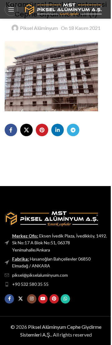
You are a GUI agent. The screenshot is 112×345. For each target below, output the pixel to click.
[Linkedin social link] (57, 130)
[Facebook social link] (11, 130)
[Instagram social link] (31, 299)
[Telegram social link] (73, 130)
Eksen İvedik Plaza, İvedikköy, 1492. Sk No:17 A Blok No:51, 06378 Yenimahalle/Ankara (59, 242)
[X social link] (26, 130)
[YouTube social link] (43, 299)
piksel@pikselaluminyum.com (40, 275)
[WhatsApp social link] (65, 299)
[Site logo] (63, 9)
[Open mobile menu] (11, 9)
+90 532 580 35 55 (30, 284)
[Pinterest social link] (42, 130)
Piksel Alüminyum (39, 28)
